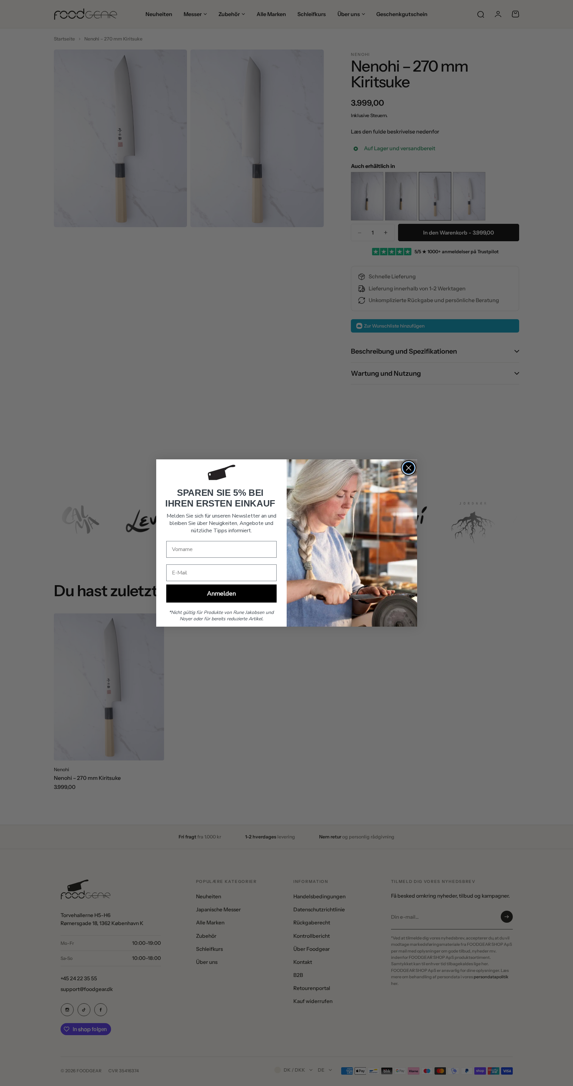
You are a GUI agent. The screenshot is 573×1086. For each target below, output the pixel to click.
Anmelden (221, 594)
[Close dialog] (408, 468)
